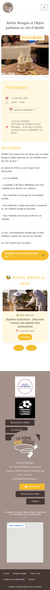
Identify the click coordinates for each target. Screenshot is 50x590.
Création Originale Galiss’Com (20, 587)
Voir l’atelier (25, 337)
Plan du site (35, 573)
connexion (37, 587)
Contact (32, 579)
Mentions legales (20, 573)
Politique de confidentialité (14, 579)
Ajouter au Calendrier (23, 110)
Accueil (6, 573)
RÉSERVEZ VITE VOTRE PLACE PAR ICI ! (21, 255)
